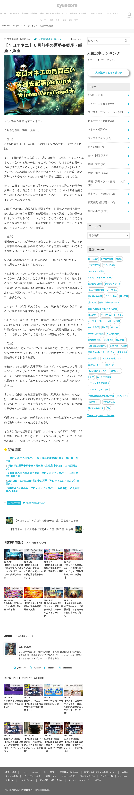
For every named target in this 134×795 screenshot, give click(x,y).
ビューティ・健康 (46, 20)
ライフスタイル (112, 13)
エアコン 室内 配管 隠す (98, 383)
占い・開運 (14, 13)
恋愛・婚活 (98, 173)
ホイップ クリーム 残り (98, 389)
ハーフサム (112, 290)
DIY (108, 408)
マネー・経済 (61, 20)
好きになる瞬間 (95, 284)
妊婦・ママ (73, 20)
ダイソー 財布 (111, 296)
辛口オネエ (15, 503)
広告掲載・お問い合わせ (51, 780)
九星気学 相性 (107, 259)
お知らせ (95, 95)
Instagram (67, 667)
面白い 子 (109, 365)
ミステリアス (94, 265)
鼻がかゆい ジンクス (97, 371)
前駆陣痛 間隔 (94, 340)
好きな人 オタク (95, 365)
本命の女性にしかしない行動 (101, 396)
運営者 (98, 780)
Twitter (37, 667)
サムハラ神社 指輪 (96, 290)
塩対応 (119, 259)
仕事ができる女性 (96, 333)
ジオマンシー (115, 371)
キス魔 (117, 321)
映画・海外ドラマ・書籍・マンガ (53, 13)
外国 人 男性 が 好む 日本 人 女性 (102, 309)
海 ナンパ (115, 327)
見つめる (92, 302)
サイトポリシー (26, 780)
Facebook (51, 667)
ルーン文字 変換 (104, 377)
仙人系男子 (93, 315)
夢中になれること (96, 408)
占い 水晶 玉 (93, 327)
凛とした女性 (105, 321)
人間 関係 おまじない (97, 346)
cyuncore (67, 5)
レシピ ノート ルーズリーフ (100, 277)
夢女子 (105, 327)
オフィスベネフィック (79, 780)
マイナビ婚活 (109, 265)
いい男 (91, 377)
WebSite (22, 667)
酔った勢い (119, 315)
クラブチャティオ (113, 284)
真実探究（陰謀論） (30, 13)
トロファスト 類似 (96, 271)
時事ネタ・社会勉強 (78, 13)
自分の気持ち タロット (109, 302)
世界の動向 (96, 147)
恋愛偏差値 (122, 352)
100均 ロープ (122, 396)
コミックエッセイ (96, 13)
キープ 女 (92, 321)
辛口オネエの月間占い (35, 503)
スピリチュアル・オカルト (106, 112)
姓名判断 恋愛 (113, 333)
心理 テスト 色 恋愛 (118, 346)
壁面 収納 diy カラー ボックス (101, 352)
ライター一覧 (106, 776)
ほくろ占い (93, 259)
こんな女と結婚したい (111, 358)
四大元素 (124, 296)
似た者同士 (93, 358)
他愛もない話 (109, 402)
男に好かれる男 (95, 296)
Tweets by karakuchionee (100, 415)
